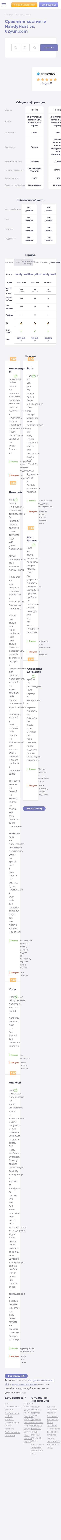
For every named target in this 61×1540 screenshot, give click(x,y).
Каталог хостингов (24, 4)
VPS (7, 1384)
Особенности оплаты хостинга (12, 1425)
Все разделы (49, 4)
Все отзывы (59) (16, 1376)
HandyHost (21, 274)
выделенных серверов (24, 1384)
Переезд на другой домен (30, 1428)
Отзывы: (46, 83)
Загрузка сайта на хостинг (29, 1419)
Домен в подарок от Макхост (53, 1409)
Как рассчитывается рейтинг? (13, 1406)
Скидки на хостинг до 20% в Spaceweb (52, 1420)
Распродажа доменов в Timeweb (53, 1432)
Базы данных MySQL (28, 1438)
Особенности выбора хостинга (12, 1416)
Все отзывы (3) (34, 808)
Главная (8, 15)
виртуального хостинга (41, 1380)
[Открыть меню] (5, 4)
